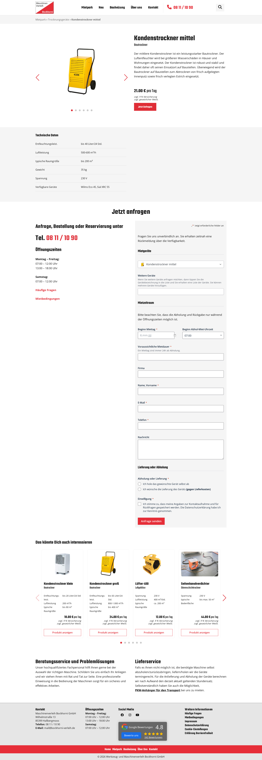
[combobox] (182, 292)
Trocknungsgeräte (58, 19)
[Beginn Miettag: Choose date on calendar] (176, 335)
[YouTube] (137, 715)
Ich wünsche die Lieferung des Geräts (177, 489)
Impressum (191, 721)
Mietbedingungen (47, 298)
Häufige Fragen (45, 290)
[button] (126, 77)
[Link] (44, 8)
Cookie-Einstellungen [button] (196, 729)
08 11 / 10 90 (62, 238)
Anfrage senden (151, 521)
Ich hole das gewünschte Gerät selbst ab (166, 484)
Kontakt (153, 749)
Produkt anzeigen (62, 632)
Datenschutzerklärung (197, 507)
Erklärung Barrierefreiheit (199, 733)
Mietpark (40, 19)
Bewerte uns (131, 735)
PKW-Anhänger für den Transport (157, 690)
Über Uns (143, 749)
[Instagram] (130, 715)
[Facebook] (122, 715)
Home (108, 749)
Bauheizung (129, 749)
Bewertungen (153, 737)
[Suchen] (220, 7)
